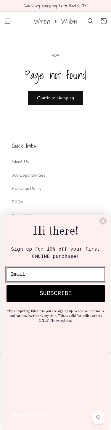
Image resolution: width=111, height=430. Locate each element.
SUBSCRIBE (56, 293)
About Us (20, 162)
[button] (7, 21)
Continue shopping (55, 98)
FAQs (17, 202)
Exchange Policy (26, 189)
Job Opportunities (28, 175)
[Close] (103, 221)
